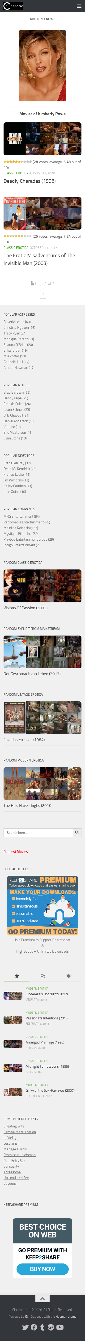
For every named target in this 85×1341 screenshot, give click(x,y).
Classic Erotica (16, 173)
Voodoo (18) (12, 427)
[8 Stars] (24, 161)
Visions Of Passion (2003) (25, 607)
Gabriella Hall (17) (16, 362)
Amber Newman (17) (19, 367)
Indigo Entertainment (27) (23, 545)
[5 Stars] (16, 161)
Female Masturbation (20, 1132)
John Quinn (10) (15, 492)
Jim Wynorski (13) (16, 480)
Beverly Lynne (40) (17, 322)
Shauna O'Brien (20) (18, 345)
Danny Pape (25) (16, 398)
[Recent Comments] (42, 976)
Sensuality (11, 1166)
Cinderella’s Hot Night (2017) (47, 994)
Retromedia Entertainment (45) (27, 522)
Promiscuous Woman (20, 1155)
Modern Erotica (37, 988)
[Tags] (68, 976)
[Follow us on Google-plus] (51, 1327)
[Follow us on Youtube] (59, 1327)
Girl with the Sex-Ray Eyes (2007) (50, 1090)
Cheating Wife (14, 1126)
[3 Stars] (10, 161)
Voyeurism (12, 1183)
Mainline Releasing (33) (21, 528)
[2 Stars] (7, 161)
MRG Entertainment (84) (22, 516)
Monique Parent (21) (19, 339)
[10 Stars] (30, 161)
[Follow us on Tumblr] (42, 1327)
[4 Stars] (13, 161)
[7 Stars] (22, 161)
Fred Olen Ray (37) (17, 463)
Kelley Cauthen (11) (18, 486)
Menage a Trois (15, 1149)
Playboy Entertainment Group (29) (29, 539)
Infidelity (10, 1138)
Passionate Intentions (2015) (47, 1018)
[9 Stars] (27, 161)
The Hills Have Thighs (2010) (28, 805)
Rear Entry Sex (14, 1160)
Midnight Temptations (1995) (47, 1066)
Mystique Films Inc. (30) (21, 534)
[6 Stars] (19, 161)
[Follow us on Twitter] (25, 1327)
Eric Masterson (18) (18, 432)
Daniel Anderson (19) (19, 421)
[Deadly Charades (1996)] (42, 138)
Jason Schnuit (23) (17, 409)
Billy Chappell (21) (16, 415)
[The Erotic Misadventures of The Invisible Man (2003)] (42, 213)
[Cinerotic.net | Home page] (16, 6)
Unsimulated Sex (16, 1178)
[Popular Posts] (17, 976)
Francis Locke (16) (17, 474)
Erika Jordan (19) (16, 350)
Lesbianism (12, 1143)
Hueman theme (66, 1316)
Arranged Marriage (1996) (45, 1042)
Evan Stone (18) (15, 438)
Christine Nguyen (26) (19, 327)
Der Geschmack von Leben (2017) (32, 673)
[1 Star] (5, 161)
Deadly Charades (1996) (30, 181)
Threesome (12, 1172)
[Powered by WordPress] (26, 1316)
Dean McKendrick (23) (20, 469)
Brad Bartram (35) (17, 392)
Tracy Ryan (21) (15, 333)
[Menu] (79, 6)
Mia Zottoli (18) (15, 356)
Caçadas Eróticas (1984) (24, 739)
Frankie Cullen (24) (17, 404)
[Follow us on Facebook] (34, 1327)
